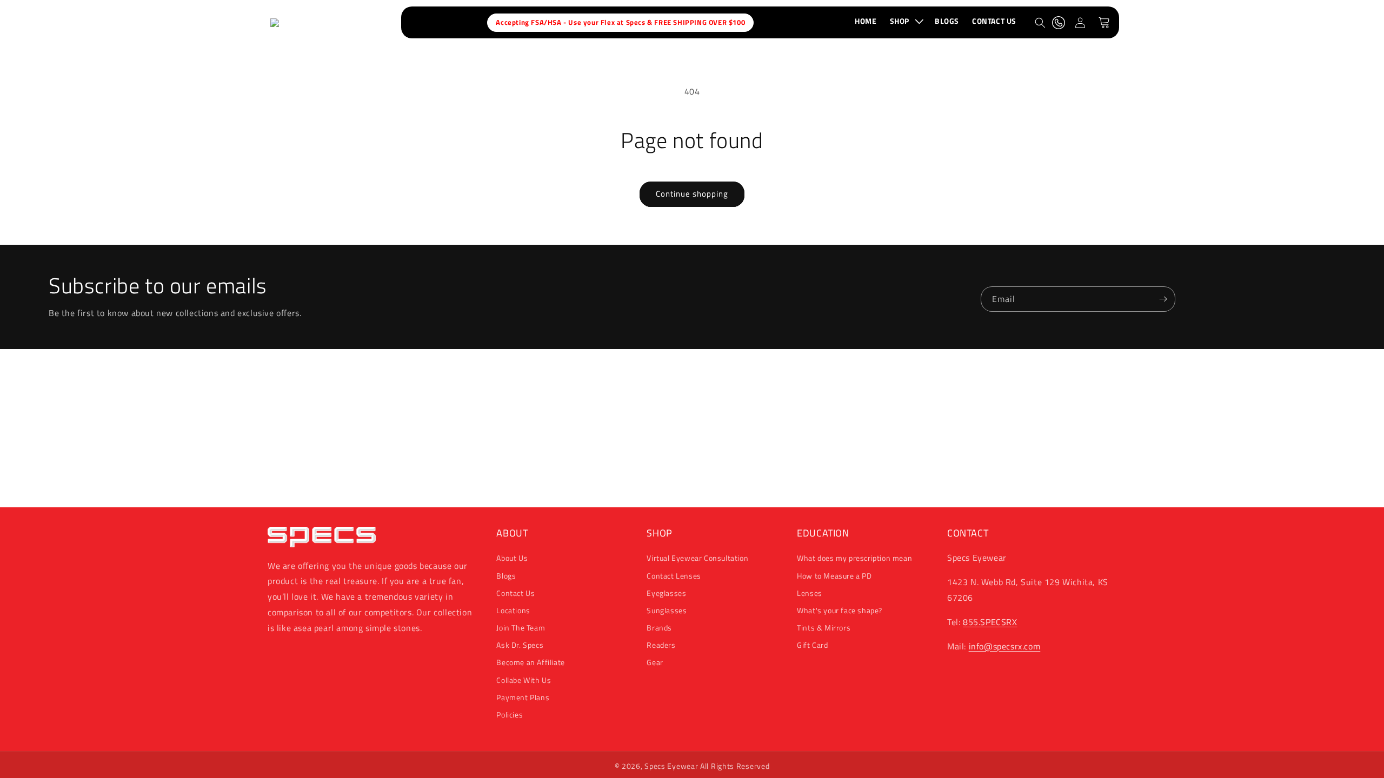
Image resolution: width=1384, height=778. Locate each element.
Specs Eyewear (671, 766)
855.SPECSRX (990, 621)
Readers (661, 644)
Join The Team (520, 627)
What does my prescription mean (854, 558)
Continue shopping (692, 193)
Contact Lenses (674, 575)
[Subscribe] (1163, 299)
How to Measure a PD (834, 575)
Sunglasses (667, 610)
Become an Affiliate (530, 662)
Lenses (809, 593)
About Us (512, 558)
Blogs (506, 575)
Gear (655, 662)
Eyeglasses (666, 593)
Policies (509, 714)
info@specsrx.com (1005, 646)
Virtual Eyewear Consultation (697, 558)
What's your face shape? (839, 610)
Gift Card (812, 644)
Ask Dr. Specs (519, 644)
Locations (513, 610)
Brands (659, 627)
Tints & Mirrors (823, 627)
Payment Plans (522, 697)
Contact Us (515, 593)
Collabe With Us (523, 680)
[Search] (1040, 23)
